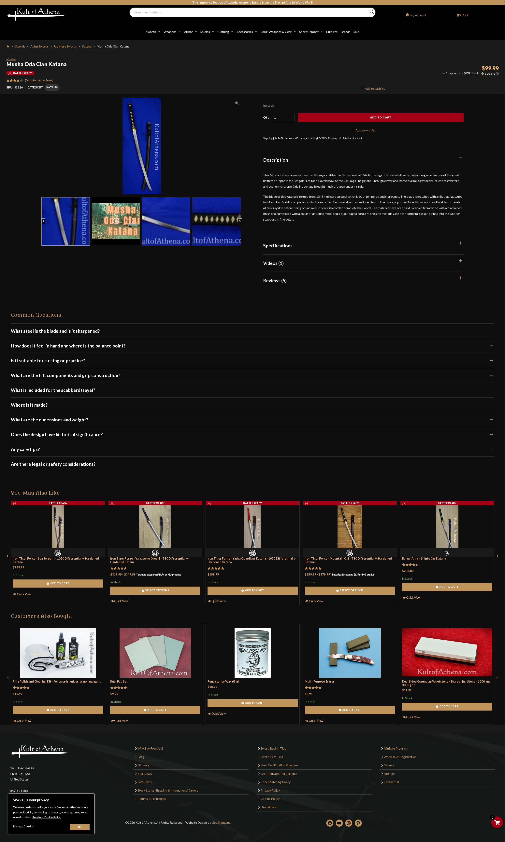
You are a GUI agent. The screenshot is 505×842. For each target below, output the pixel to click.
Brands (345, 32)
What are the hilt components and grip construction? (65, 375)
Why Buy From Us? (150, 748)
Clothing (223, 32)
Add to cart (380, 117)
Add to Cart (59, 583)
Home (8, 46)
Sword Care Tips (272, 757)
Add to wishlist (374, 88)
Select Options (157, 590)
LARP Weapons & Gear (276, 32)
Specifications (278, 245)
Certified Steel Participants (279, 773)
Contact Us (391, 782)
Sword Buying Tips (273, 748)
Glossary (143, 765)
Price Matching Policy (276, 782)
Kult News (144, 773)
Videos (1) (273, 263)
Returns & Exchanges (151, 798)
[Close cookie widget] (80, 827)
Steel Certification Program (279, 765)
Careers (389, 765)
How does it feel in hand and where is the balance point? (68, 345)
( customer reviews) (39, 80)
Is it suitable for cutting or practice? (48, 360)
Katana (87, 46)
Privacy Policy (270, 790)
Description (275, 160)
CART (464, 15)
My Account (418, 15)
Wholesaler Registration (400, 757)
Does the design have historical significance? (57, 434)
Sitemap (389, 773)
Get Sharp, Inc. (221, 822)
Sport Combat (309, 32)
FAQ (140, 757)
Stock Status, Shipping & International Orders (167, 790)
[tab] (363, 160)
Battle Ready (58, 503)
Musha (11, 59)
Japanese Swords (65, 46)
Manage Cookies (23, 826)
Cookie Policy (270, 798)
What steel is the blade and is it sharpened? (55, 331)
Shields (205, 32)
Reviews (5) (275, 280)
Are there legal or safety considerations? (53, 464)
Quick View (24, 594)
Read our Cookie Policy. (46, 817)
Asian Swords (39, 46)
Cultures (332, 32)
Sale (356, 32)
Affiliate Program (396, 748)
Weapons (170, 32)
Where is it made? (29, 405)
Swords (151, 32)
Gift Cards (144, 782)
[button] (423, 73)
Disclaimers (269, 807)
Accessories (245, 32)
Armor (188, 32)
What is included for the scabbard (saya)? (53, 390)
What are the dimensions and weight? (49, 419)
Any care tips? (25, 449)
